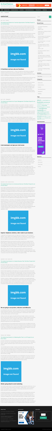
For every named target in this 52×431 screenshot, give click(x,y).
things (50, 117)
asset (44, 100)
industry (48, 107)
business (40, 102)
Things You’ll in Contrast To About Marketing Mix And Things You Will (43, 64)
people (45, 112)
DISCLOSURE (40, 162)
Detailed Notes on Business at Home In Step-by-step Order (44, 32)
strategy (39, 117)
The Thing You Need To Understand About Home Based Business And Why (44, 56)
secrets (50, 114)
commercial (46, 102)
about (39, 100)
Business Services (14, 9)
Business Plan (6, 9)
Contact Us (40, 160)
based (46, 100)
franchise (44, 105)
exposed (38, 105)
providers (44, 113)
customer (39, 104)
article (42, 100)
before (49, 100)
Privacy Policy (40, 164)
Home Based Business (30, 9)
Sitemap (39, 166)
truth (40, 119)
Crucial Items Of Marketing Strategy (44, 68)
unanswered (43, 119)
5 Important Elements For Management (44, 60)
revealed (41, 114)
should (43, 116)
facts (41, 105)
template (46, 117)
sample (45, 114)
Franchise (22, 9)
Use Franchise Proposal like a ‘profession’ (43, 27)
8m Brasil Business (7, 4)
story (47, 116)
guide (44, 107)
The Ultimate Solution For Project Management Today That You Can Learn (43, 46)
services (39, 116)
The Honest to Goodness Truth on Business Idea (43, 51)
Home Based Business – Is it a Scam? (44, 41)
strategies (49, 116)
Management (38, 9)
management (43, 108)
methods (45, 110)
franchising (39, 107)
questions (47, 113)
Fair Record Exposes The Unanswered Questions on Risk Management (44, 37)
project (47, 112)
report (38, 114)
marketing (40, 110)
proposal (39, 113)
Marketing (45, 9)
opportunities (40, 112)
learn (38, 108)
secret (48, 114)
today (38, 119)
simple (45, 116)
